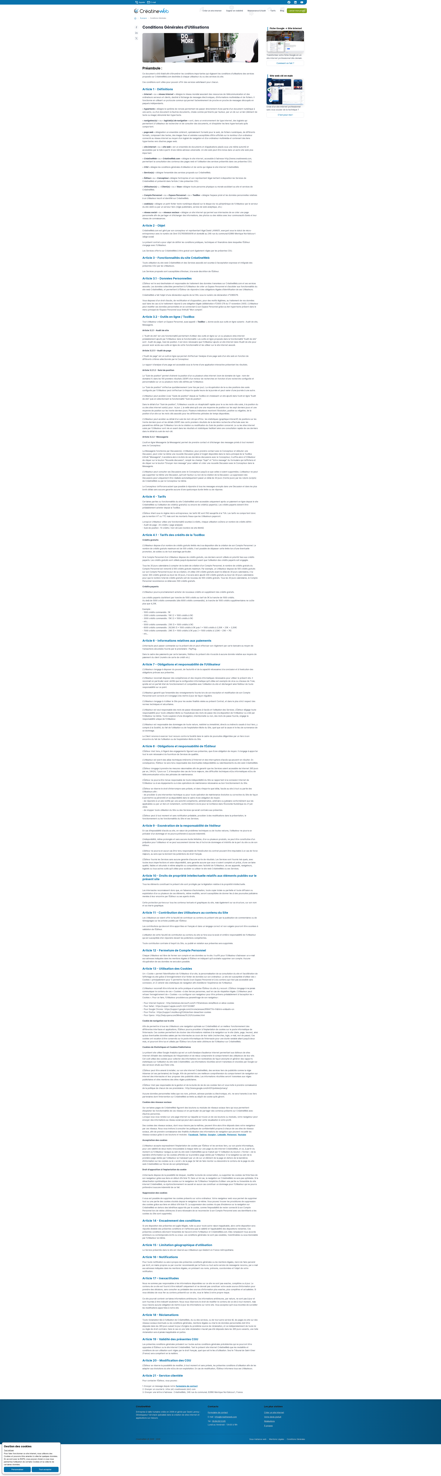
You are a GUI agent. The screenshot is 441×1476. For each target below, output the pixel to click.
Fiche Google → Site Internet (286, 28)
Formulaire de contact (218, 1412)
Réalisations (269, 1421)
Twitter (203, 1135)
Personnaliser (17, 1469)
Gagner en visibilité (234, 11)
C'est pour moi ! (285, 115)
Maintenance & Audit (257, 11)
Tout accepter (45, 1469)
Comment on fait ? (285, 63)
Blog (282, 11)
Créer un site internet (212, 11)
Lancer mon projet (297, 11)
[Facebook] (289, 2)
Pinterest (232, 1135)
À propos (268, 1426)
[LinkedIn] (295, 2)
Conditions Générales (296, 1439)
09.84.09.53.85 (219, 1421)
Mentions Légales (276, 1439)
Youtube (242, 1135)
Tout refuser (9, 1450)
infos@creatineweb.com (226, 1417)
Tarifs (273, 11)
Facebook (193, 1135)
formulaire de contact (187, 1386)
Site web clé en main (281, 75)
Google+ (212, 1135)
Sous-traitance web (257, 1439)
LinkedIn (222, 1135)
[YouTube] (302, 2)
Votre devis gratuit (272, 1417)
